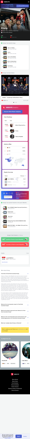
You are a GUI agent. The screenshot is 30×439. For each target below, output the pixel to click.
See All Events (5, 262)
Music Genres (15, 379)
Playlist (6, 175)
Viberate (5, 2)
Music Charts (15, 381)
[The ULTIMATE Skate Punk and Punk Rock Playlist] (5, 208)
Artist (11, 120)
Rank (6, 120)
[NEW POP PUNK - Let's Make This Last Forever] (5, 226)
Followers (22, 175)
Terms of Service (15, 390)
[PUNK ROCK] (5, 212)
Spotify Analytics (15, 386)
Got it (18, 436)
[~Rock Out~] (5, 217)
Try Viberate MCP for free (22, 5)
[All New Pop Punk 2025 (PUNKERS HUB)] (5, 221)
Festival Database (15, 384)
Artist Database (15, 383)
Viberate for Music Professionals (15, 388)
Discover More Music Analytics (12, 111)
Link (16, 179)
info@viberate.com (22, 329)
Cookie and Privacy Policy (9, 438)
